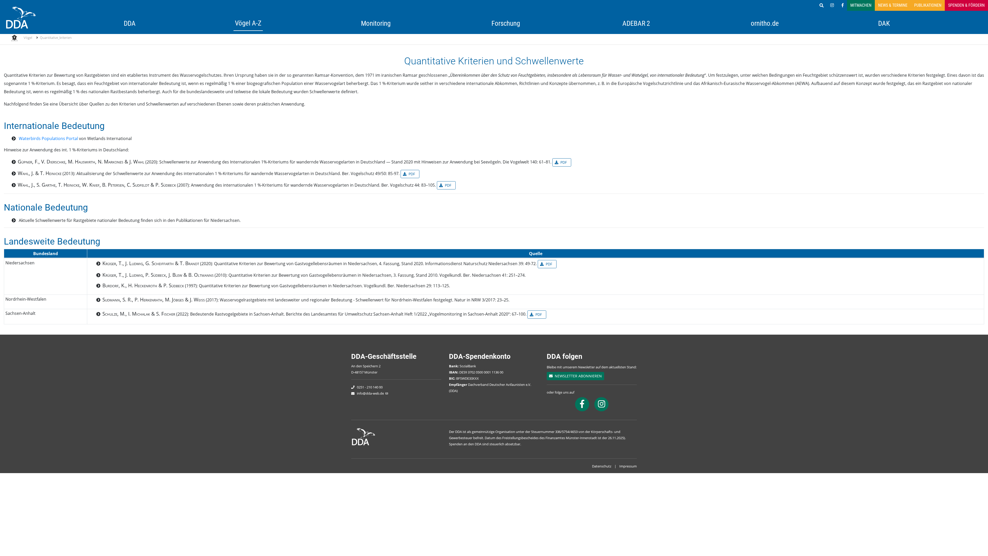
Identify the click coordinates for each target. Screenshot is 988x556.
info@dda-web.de (370, 393)
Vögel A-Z (248, 23)
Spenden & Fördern (966, 5)
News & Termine (892, 5)
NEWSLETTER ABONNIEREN (577, 375)
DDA (130, 23)
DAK (884, 23)
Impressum (628, 466)
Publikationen (927, 5)
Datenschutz (601, 466)
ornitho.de (765, 23)
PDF (563, 162)
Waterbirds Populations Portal (48, 138)
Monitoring (376, 23)
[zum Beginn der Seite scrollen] (969, 537)
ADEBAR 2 (636, 23)
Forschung (505, 23)
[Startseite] (14, 38)
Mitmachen (860, 5)
